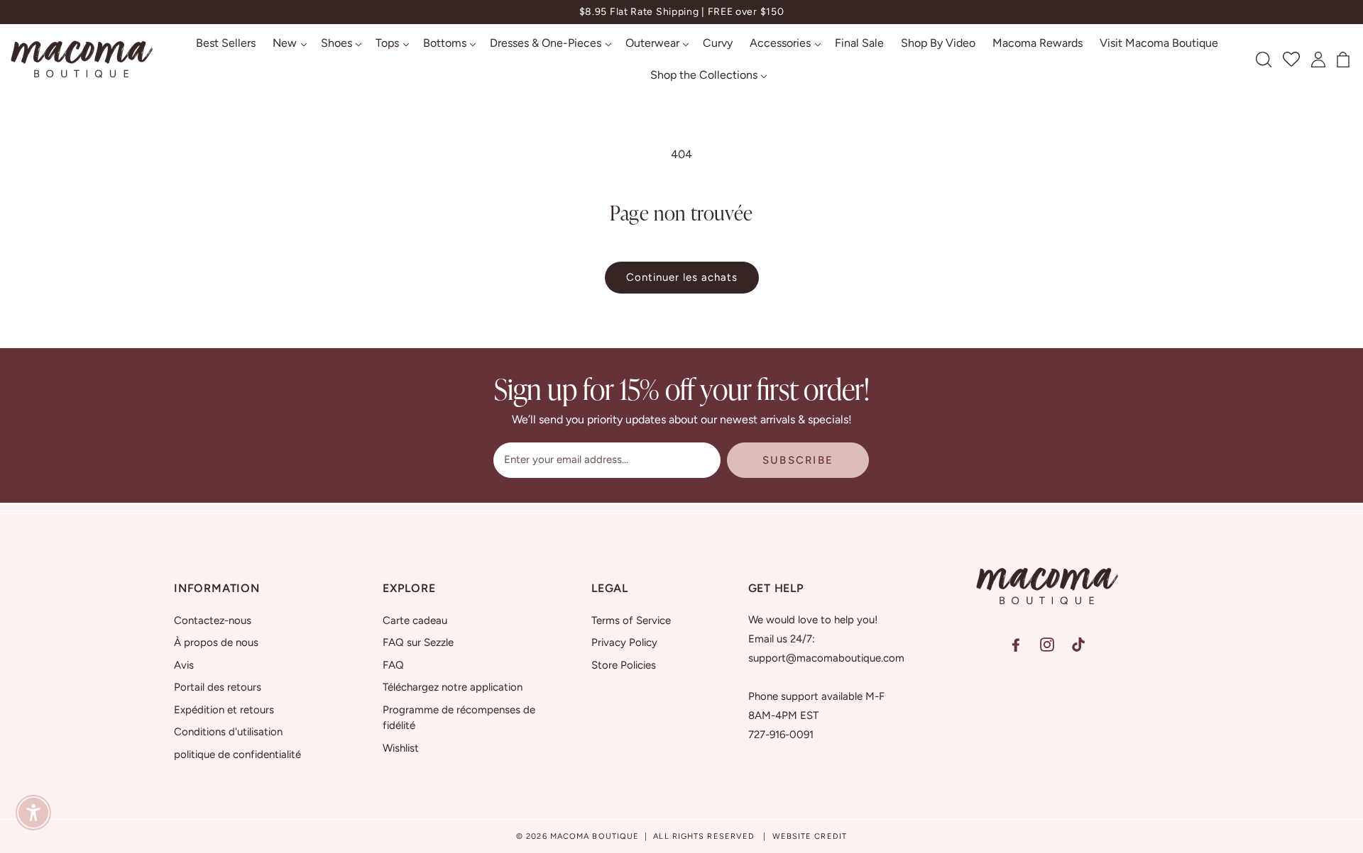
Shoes (336, 43)
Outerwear (652, 43)
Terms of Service (631, 620)
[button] (288, 44)
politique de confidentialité (237, 754)
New (285, 43)
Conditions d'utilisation (228, 731)
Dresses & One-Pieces (545, 43)
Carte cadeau (415, 620)
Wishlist (401, 748)
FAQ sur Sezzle (418, 642)
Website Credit (809, 836)
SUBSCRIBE (797, 460)
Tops (387, 43)
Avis (184, 665)
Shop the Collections (703, 75)
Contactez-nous (212, 620)
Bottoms (444, 43)
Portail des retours (217, 687)
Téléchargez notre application (452, 687)
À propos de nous (216, 642)
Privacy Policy (624, 642)
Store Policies (623, 665)
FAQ (393, 665)
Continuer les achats (682, 277)
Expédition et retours (224, 709)
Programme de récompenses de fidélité (459, 717)
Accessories (780, 43)
